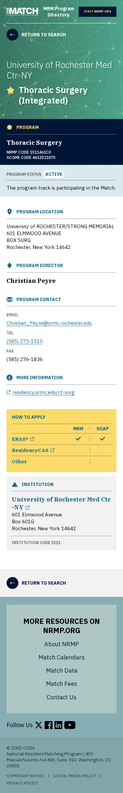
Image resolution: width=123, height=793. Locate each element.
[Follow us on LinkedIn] (58, 725)
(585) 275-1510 (25, 341)
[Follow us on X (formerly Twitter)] (39, 725)
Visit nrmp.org (100, 12)
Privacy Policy (22, 783)
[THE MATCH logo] (23, 12)
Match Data (61, 670)
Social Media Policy (74, 776)
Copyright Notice (25, 776)
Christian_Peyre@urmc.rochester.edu (49, 323)
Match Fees (61, 683)
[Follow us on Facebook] (48, 725)
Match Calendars (61, 657)
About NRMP (61, 644)
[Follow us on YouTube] (69, 725)
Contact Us (61, 697)
